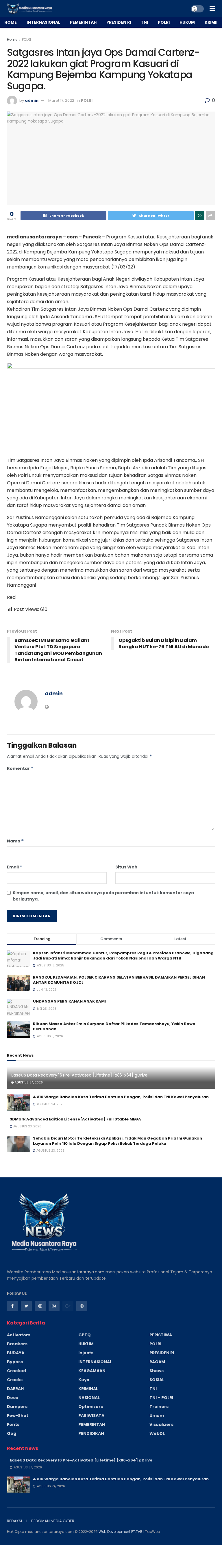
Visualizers (161, 1424)
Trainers (159, 1406)
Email (15, 867)
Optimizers (90, 1406)
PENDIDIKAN (91, 1433)
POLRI (164, 22)
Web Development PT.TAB (121, 1531)
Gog (11, 1433)
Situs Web (126, 867)
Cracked (16, 1371)
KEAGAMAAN (92, 1371)
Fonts (13, 1424)
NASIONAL (89, 1397)
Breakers (17, 1344)
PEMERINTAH (83, 22)
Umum (156, 1415)
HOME (10, 22)
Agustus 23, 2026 (26, 1126)
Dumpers (17, 1406)
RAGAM (157, 1362)
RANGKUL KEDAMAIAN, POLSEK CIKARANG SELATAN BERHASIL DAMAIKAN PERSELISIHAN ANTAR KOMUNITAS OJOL (119, 980)
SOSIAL (156, 1380)
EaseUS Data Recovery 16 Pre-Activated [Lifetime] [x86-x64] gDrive (79, 1075)
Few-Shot (17, 1415)
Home (12, 39)
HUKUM (187, 22)
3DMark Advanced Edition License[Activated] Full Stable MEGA (75, 1119)
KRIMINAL (88, 1389)
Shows (156, 1371)
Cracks (15, 1380)
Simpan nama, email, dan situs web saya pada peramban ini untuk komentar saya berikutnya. (103, 896)
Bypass (15, 1362)
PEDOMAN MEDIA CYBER (52, 1521)
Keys (83, 1380)
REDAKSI (14, 1521)
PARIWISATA (91, 1415)
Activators (18, 1335)
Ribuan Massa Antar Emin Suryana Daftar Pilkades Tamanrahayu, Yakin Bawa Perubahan (114, 1026)
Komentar (20, 768)
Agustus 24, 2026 (28, 1082)
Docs (12, 1397)
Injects (85, 1353)
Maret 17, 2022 (61, 100)
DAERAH (15, 1389)
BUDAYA (15, 1353)
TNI (144, 22)
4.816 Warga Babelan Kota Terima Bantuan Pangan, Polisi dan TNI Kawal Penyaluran (121, 1097)
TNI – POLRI (161, 1397)
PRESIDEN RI (118, 22)
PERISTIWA (160, 1335)
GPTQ (84, 1335)
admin (31, 100)
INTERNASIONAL (43, 22)
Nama (15, 841)
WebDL (157, 1433)
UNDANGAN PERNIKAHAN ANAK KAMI (69, 1001)
